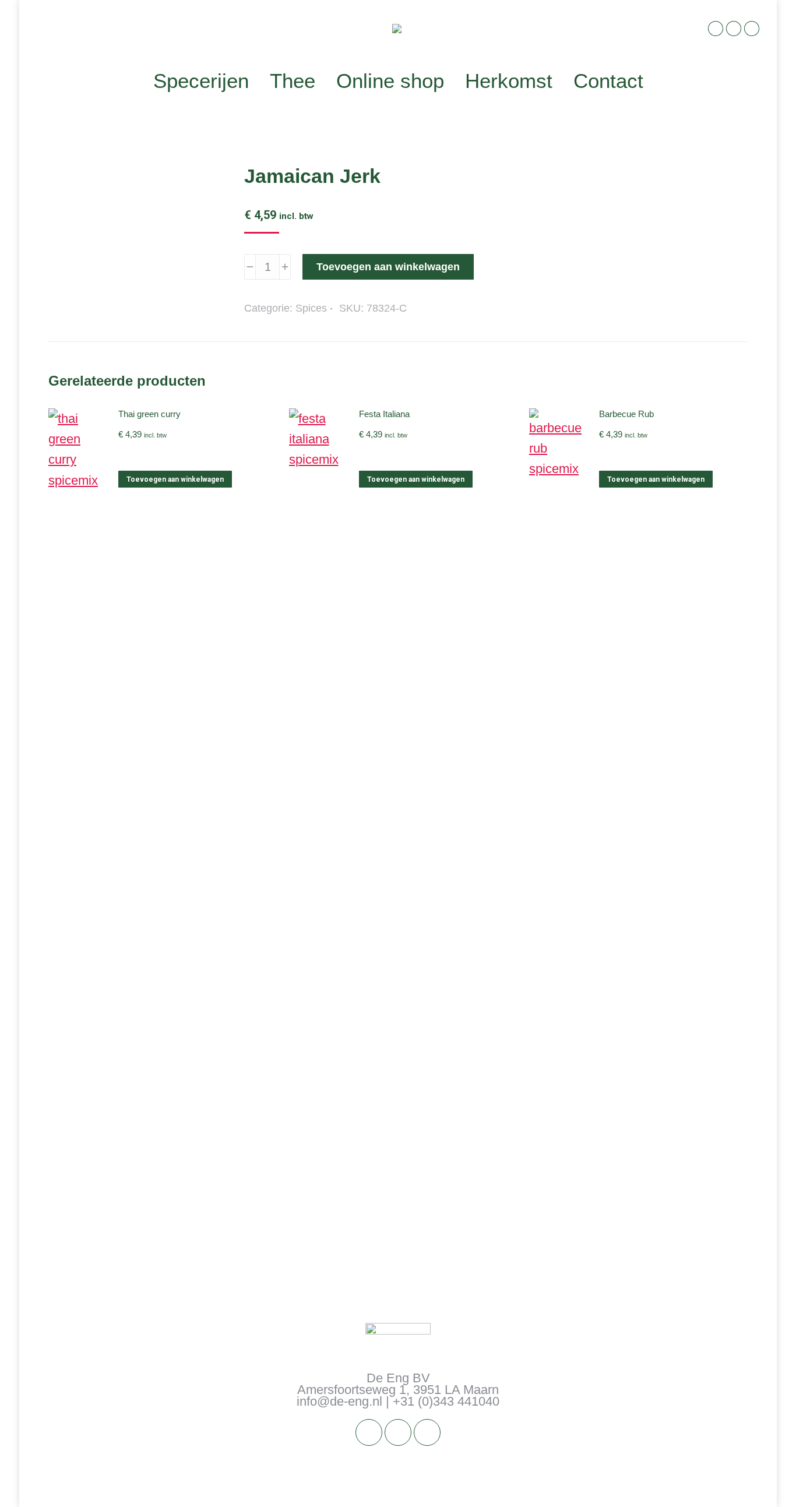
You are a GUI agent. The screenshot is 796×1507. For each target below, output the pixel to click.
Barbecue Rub (626, 414)
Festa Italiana (384, 414)
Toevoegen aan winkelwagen (388, 267)
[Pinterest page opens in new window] (751, 28)
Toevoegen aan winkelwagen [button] (175, 479)
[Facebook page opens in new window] (715, 28)
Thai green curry (149, 414)
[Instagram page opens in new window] (733, 28)
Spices (311, 308)
